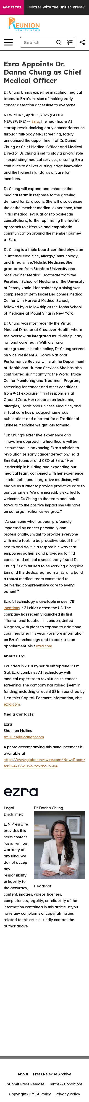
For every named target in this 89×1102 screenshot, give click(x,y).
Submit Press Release (25, 1084)
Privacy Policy (67, 1094)
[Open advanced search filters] (69, 42)
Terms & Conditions (65, 1084)
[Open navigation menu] (8, 42)
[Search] (58, 42)
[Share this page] (82, 42)
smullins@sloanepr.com (24, 737)
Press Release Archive (52, 1074)
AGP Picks (12, 7)
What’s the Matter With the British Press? (46, 7)
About (23, 1074)
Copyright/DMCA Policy (30, 1094)
